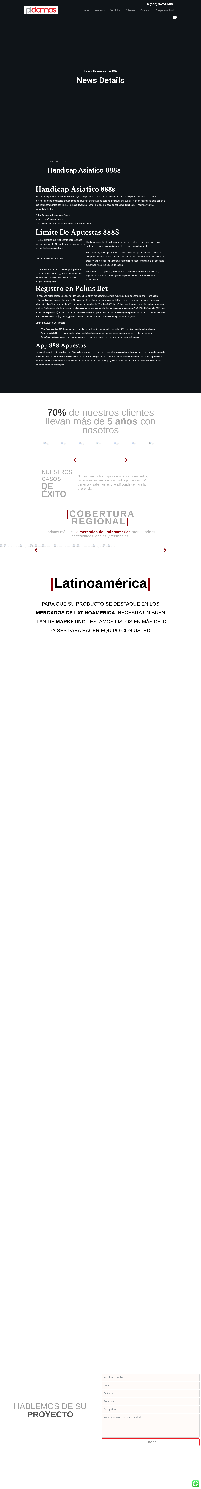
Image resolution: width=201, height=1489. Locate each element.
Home (86, 10)
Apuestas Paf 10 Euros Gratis (50, 219)
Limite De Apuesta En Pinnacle (50, 323)
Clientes (130, 10)
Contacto (145, 10)
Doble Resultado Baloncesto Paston (53, 215)
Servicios (115, 10)
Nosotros (100, 10)
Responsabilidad (165, 10)
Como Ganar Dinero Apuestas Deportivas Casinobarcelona (63, 223)
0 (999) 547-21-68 (160, 4)
